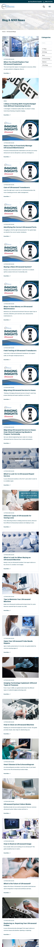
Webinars (44, 62)
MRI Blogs (44, 52)
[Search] (50, 42)
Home (3, 31)
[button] (50, 6)
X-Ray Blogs (45, 65)
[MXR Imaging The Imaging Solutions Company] (8, 6)
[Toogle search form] (44, 6)
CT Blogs (44, 48)
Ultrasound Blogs (46, 58)
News (43, 55)
